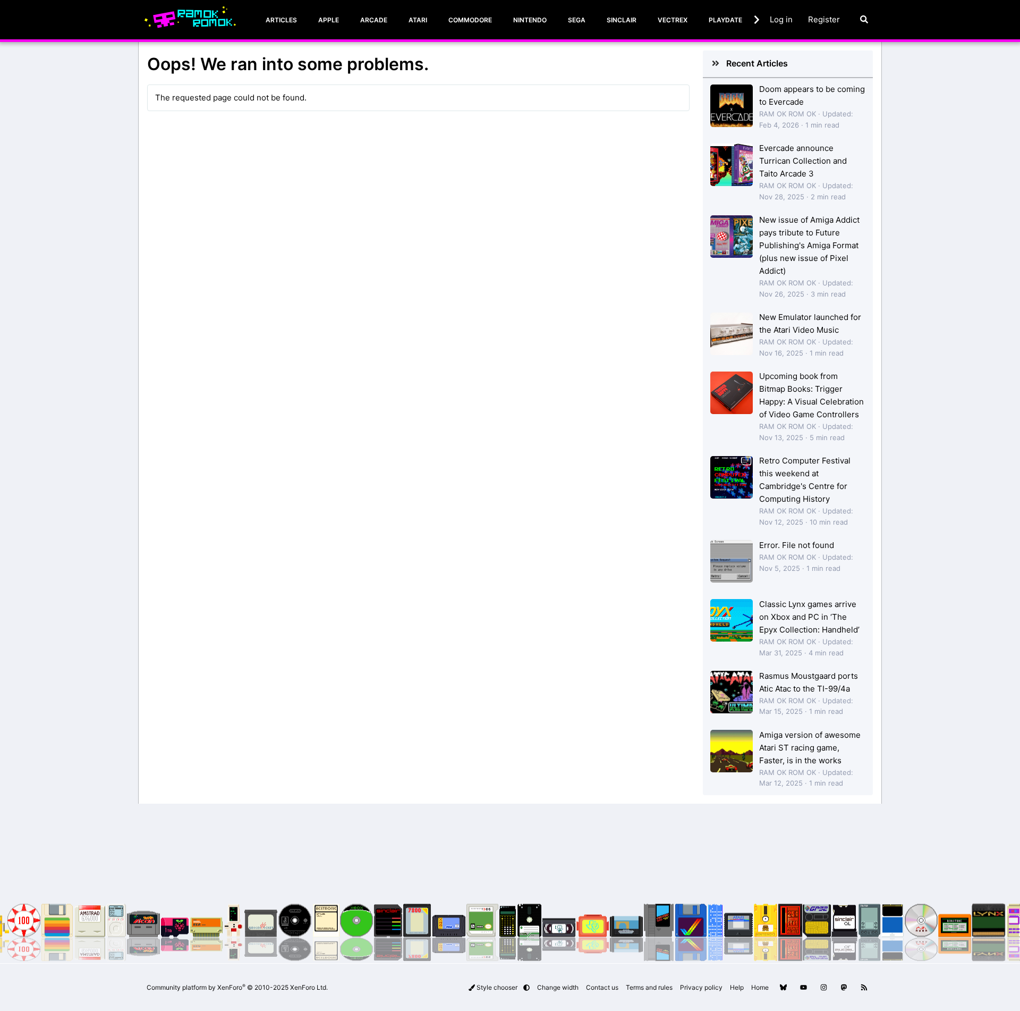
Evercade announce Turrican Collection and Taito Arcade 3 (803, 161)
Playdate (725, 20)
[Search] (864, 19)
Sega (576, 20)
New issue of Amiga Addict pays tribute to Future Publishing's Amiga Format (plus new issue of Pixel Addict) (809, 245)
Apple (328, 20)
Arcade (373, 20)
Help (737, 987)
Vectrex (672, 20)
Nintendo (530, 20)
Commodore (470, 20)
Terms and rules (649, 987)
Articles (281, 20)
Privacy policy (701, 987)
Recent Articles (757, 63)
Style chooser (497, 987)
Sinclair (621, 20)
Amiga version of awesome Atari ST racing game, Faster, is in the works (810, 747)
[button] (526, 987)
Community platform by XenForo (237, 987)
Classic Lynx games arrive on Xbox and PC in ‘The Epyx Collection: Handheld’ (809, 617)
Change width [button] (558, 987)
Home (760, 987)
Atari (418, 20)
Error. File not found (796, 545)
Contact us (602, 987)
